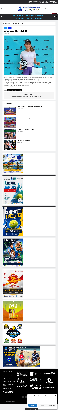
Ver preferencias (51, 405)
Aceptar (33, 405)
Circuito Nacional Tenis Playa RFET (25, 118)
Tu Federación (20, 15)
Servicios (51, 1)
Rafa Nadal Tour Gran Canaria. (24, 140)
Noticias (5, 27)
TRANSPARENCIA (38, 18)
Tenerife (9, 27)
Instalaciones (30, 18)
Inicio (14, 15)
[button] (55, 395)
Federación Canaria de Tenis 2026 (8, 401)
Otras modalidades (39, 15)
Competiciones (35, 1)
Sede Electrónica (20, 18)
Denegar (42, 405)
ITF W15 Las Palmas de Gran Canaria (25, 129)
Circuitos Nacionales (12, 90)
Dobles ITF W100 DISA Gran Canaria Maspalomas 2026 (29, 106)
